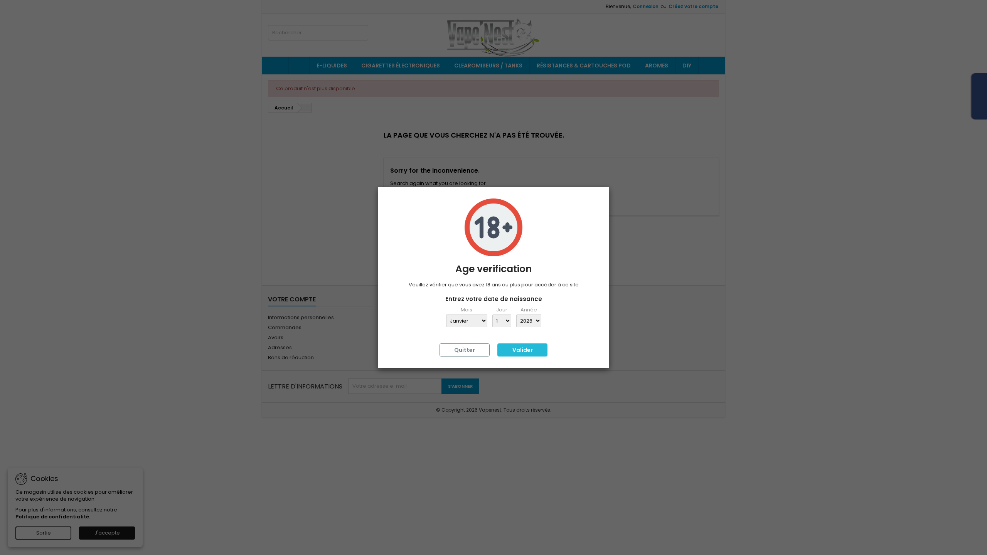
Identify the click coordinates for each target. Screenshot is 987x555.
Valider (522, 350)
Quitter (464, 350)
